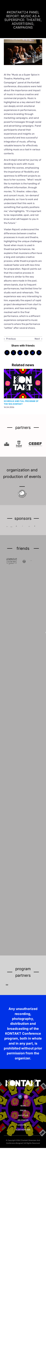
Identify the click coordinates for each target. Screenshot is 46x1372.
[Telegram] (32, 352)
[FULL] (28, 984)
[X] (13, 352)
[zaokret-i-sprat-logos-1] (38, 561)
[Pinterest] (39, 352)
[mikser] (15, 988)
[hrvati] (22, 984)
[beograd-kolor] (18, 441)
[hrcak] (22, 490)
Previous (11, 338)
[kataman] (38, 992)
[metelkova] (31, 988)
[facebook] (20, 1096)
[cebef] (35, 438)
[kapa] (23, 992)
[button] (6, 388)
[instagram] (26, 1096)
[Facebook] (7, 352)
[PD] (23, 988)
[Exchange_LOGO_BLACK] (6, 443)
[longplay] (8, 992)
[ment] (38, 988)
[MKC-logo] (8, 988)
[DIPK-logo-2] (31, 992)
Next (37, 338)
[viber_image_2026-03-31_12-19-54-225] (37, 984)
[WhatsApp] (26, 352)
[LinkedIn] (20, 352)
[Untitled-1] (15, 992)
